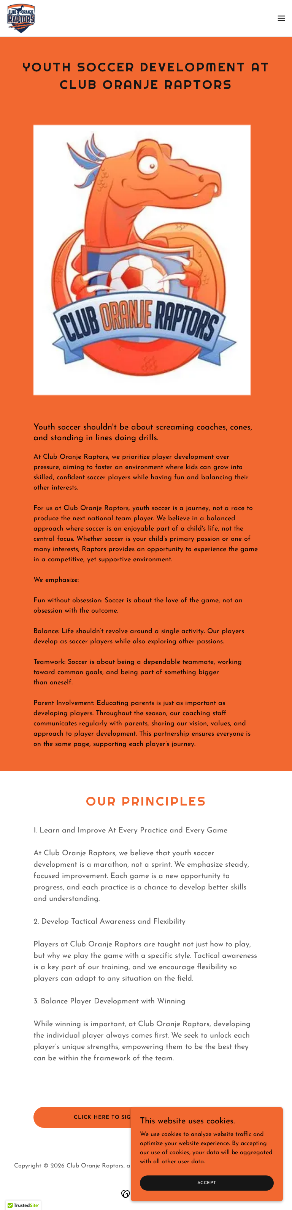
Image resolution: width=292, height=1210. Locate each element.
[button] (281, 18)
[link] (21, 18)
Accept (206, 1182)
